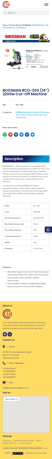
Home (5, 25)
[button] (45, 37)
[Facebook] (5, 334)
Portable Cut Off (31, 115)
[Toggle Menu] (46, 4)
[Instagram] (10, 334)
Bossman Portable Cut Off (33, 112)
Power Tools (42, 115)
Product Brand (15, 25)
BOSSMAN (26, 25)
